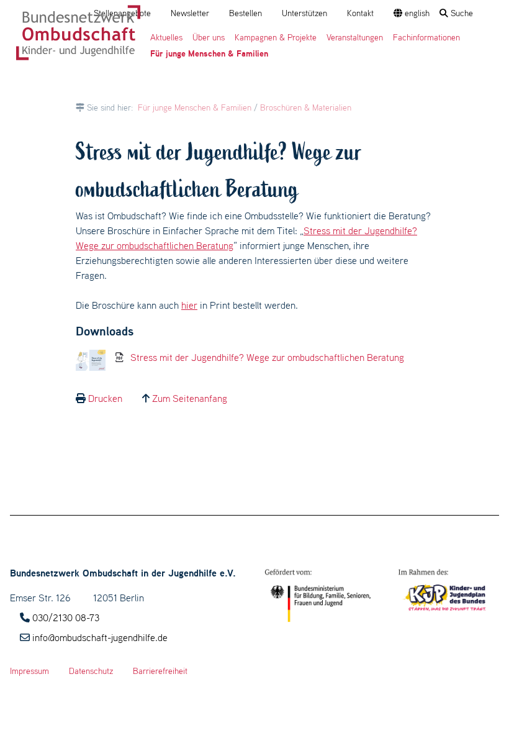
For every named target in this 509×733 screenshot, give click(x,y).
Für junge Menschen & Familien (194, 107)
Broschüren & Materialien (305, 107)
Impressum (29, 670)
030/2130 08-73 (65, 617)
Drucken (105, 398)
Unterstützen (304, 13)
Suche (460, 13)
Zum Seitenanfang (189, 398)
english (416, 13)
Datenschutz (91, 670)
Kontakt (360, 13)
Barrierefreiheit (160, 670)
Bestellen (245, 13)
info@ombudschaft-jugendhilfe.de (100, 637)
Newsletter (190, 13)
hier (189, 305)
